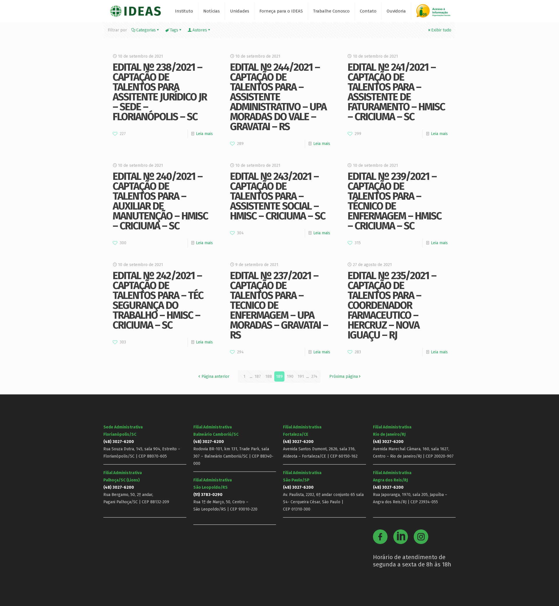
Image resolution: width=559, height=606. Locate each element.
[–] (435, 13)
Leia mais (204, 133)
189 (279, 376)
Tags (174, 30)
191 (301, 376)
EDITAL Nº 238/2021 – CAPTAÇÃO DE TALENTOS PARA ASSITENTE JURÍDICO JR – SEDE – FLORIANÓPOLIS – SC (160, 92)
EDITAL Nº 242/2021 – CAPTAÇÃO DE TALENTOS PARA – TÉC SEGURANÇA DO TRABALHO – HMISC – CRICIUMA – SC (158, 300)
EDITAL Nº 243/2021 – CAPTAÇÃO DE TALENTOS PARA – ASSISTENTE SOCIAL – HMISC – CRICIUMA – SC (277, 196)
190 (290, 376)
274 (314, 376)
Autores (199, 30)
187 (257, 376)
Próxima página (343, 376)
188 (268, 376)
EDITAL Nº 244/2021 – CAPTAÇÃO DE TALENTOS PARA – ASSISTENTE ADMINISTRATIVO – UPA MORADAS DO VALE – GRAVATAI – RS (278, 97)
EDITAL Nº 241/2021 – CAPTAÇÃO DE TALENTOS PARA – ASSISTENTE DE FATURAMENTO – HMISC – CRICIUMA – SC (396, 92)
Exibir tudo (441, 30)
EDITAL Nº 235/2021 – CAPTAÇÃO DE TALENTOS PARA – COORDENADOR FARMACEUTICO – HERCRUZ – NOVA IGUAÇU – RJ (392, 305)
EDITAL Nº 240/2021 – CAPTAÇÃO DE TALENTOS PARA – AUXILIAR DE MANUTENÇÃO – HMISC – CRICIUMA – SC (160, 201)
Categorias (146, 30)
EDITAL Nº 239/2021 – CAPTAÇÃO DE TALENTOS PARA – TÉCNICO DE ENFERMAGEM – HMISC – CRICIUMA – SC (394, 201)
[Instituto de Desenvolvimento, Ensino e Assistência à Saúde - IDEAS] (135, 11)
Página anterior (215, 376)
